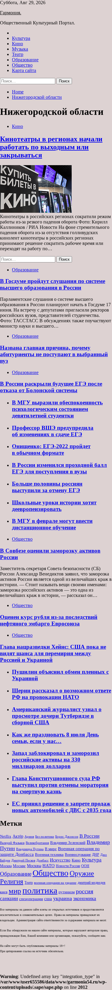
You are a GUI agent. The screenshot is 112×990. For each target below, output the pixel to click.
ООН (85, 866)
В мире (51, 849)
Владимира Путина (30, 849)
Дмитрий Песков (23, 860)
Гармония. (10, 12)
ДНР (95, 855)
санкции (9, 898)
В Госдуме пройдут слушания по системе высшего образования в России (52, 284)
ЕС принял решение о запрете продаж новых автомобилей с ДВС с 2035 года (61, 806)
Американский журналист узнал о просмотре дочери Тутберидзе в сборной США (57, 715)
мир (15, 890)
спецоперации (31, 899)
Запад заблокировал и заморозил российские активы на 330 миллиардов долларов (55, 759)
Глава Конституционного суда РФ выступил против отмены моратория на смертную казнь (60, 784)
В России (89, 836)
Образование (25, 59)
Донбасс (42, 860)
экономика (84, 898)
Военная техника (49, 854)
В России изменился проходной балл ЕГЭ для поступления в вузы (59, 468)
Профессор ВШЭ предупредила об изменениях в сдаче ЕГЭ (52, 431)
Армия (29, 836)
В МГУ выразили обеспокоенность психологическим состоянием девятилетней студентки (57, 409)
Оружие (82, 873)
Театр (17, 54)
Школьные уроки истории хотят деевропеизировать (54, 505)
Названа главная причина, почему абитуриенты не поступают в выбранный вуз (54, 354)
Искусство (60, 859)
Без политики (44, 836)
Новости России (68, 866)
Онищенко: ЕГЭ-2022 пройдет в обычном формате (51, 449)
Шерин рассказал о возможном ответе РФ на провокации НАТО (61, 693)
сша (48, 898)
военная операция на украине (55, 882)
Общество (22, 65)
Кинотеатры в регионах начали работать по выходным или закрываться (51, 147)
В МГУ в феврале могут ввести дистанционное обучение (52, 524)
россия (84, 891)
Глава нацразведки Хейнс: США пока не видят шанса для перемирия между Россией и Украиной (53, 653)
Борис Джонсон (66, 836)
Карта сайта (24, 70)
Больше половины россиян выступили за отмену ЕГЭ (47, 487)
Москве (19, 866)
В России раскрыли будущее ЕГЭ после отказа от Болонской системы (51, 387)
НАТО (48, 865)
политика (39, 890)
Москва (6, 866)
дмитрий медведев (91, 882)
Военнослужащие (78, 855)
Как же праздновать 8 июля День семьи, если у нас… (55, 737)
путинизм (67, 892)
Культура (21, 38)
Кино (17, 43)
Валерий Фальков (12, 842)
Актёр (18, 836)
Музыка (20, 48)
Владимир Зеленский (67, 842)
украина (62, 898)
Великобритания (37, 842)
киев (3, 892)
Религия (11, 881)
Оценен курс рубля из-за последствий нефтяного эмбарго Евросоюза (48, 620)
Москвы (34, 866)
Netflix (5, 836)
